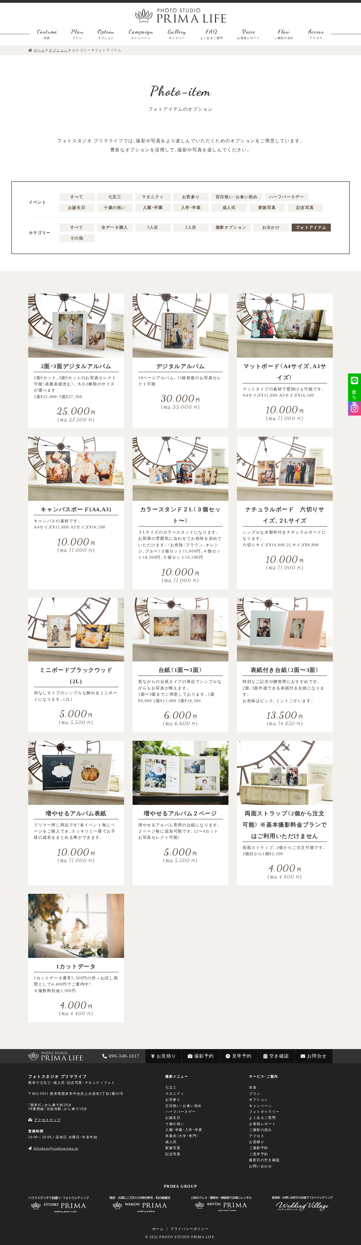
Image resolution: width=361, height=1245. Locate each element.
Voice (248, 34)
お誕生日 (76, 208)
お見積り (166, 1056)
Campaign (141, 34)
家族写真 (267, 208)
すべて (76, 197)
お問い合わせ (260, 1166)
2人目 (191, 227)
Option (106, 34)
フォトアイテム (311, 227)
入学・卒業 (191, 208)
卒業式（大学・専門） (182, 1136)
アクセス (256, 1136)
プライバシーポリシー (189, 1229)
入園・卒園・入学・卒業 (183, 1130)
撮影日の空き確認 (264, 1160)
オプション (258, 1100)
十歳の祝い (115, 208)
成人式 (229, 208)
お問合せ (317, 1056)
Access (316, 34)
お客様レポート (262, 1124)
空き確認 (279, 1056)
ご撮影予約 (258, 1148)
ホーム (158, 1229)
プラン (255, 1094)
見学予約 (242, 1056)
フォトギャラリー (264, 1112)
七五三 (115, 197)
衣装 (253, 1087)
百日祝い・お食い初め (237, 197)
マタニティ (153, 197)
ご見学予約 (258, 1154)
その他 (76, 238)
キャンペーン (260, 1106)
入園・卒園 (153, 208)
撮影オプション (231, 227)
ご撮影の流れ (260, 1130)
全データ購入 (115, 227)
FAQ (211, 34)
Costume (47, 34)
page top (9, 1038)
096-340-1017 (124, 1056)
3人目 (153, 227)
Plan (77, 34)
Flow (284, 34)
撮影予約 (204, 1056)
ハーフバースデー (286, 197)
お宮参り (191, 197)
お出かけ (271, 227)
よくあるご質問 (262, 1118)
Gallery (177, 34)
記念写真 (305, 208)
